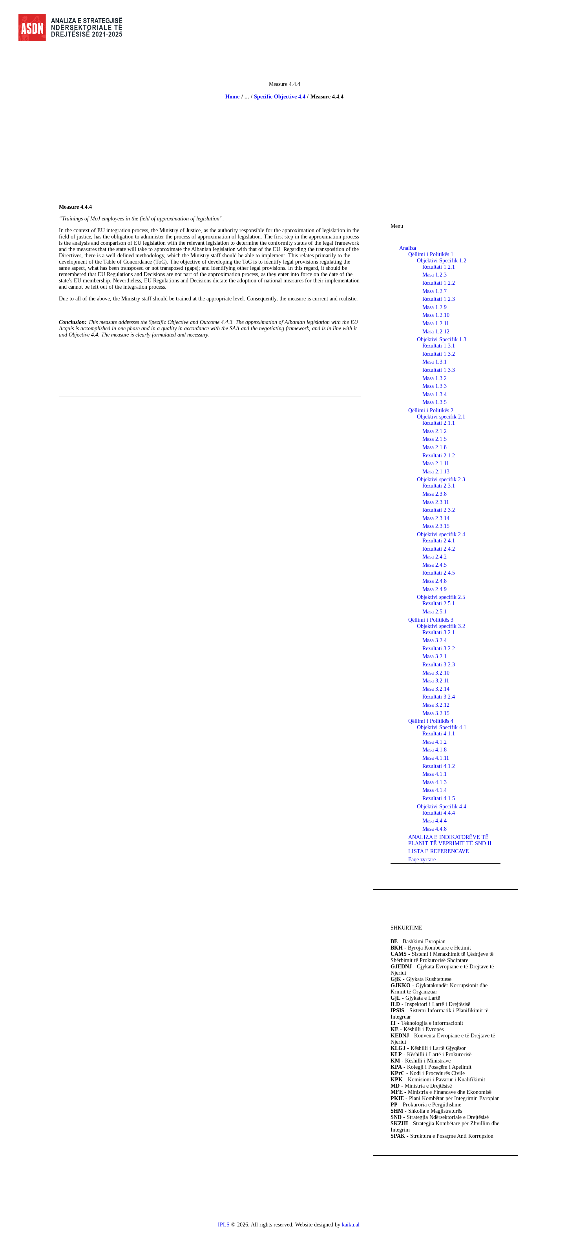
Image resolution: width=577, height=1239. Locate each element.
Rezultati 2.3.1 (438, 486)
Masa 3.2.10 (435, 673)
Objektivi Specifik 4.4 (441, 807)
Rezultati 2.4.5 (438, 573)
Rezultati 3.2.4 (438, 697)
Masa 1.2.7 (434, 291)
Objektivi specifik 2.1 (441, 417)
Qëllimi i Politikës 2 (430, 410)
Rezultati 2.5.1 (438, 603)
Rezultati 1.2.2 (438, 283)
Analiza (407, 248)
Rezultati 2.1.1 (438, 423)
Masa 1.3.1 (434, 362)
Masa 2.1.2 (434, 431)
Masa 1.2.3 (434, 275)
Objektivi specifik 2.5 (441, 597)
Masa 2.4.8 (434, 581)
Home (232, 97)
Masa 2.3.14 (435, 518)
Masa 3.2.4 (434, 640)
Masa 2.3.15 (435, 526)
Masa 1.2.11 (435, 323)
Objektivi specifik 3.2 (441, 626)
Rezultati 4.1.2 (438, 766)
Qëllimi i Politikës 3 (430, 620)
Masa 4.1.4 (434, 790)
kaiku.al (351, 1225)
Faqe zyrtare (422, 859)
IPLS (224, 1225)
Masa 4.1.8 (434, 750)
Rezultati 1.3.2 (438, 354)
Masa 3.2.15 (435, 713)
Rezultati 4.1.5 (438, 798)
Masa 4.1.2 (434, 742)
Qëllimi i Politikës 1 (430, 254)
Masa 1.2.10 (435, 315)
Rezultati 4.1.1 (438, 734)
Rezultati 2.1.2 (438, 455)
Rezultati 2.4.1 (438, 541)
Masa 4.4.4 (434, 821)
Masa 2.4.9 (434, 589)
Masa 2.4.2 (434, 557)
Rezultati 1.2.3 (438, 299)
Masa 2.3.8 (434, 494)
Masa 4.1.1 (434, 774)
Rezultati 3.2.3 (438, 665)
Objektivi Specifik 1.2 (441, 261)
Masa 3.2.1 (434, 656)
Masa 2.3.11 (435, 502)
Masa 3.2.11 (435, 681)
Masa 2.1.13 (435, 472)
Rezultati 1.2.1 (438, 267)
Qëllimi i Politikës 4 (430, 721)
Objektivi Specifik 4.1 (441, 727)
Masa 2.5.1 (434, 612)
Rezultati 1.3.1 (438, 346)
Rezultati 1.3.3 (438, 370)
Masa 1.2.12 (435, 332)
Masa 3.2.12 (435, 705)
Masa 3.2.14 (435, 689)
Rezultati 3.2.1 (438, 632)
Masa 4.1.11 (435, 758)
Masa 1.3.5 (434, 402)
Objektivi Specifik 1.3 (441, 339)
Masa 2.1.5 (434, 439)
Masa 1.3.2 (434, 378)
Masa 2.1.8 (434, 447)
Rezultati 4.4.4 (438, 813)
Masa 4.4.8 (434, 829)
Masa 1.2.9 (434, 307)
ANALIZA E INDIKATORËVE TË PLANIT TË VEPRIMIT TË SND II (449, 840)
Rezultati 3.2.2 (438, 648)
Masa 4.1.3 (434, 782)
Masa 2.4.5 (434, 565)
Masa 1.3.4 (434, 394)
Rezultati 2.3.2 (438, 510)
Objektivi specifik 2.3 (441, 479)
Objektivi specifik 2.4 (441, 534)
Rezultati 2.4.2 (438, 549)
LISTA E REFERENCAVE (438, 851)
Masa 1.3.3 (434, 386)
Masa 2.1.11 (435, 463)
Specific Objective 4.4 (279, 97)
